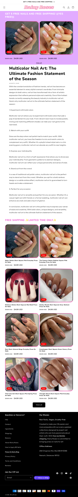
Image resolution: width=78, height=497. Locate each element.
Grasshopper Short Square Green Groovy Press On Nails (55, 350)
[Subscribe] (30, 477)
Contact (8, 424)
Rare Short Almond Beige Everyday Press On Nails (20, 350)
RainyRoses (13, 494)
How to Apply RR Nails (13, 447)
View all (39, 63)
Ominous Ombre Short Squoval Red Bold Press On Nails (21, 305)
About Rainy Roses (11, 442)
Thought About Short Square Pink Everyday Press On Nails (54, 394)
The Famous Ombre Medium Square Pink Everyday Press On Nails (53, 58)
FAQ (6, 420)
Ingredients (9, 429)
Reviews (8, 465)
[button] (4, 7)
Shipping (8, 433)
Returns (8, 438)
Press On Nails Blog (12, 452)
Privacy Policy (10, 456)
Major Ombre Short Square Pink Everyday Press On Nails (21, 58)
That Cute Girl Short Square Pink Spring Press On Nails (21, 394)
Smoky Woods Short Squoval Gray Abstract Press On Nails (54, 305)
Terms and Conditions (13, 461)
